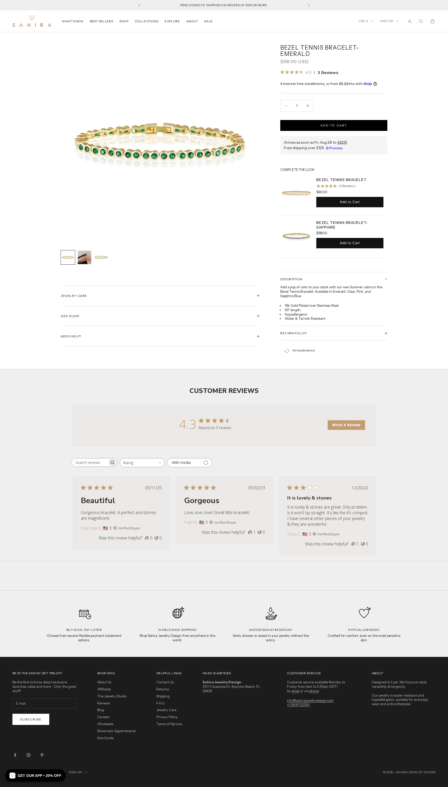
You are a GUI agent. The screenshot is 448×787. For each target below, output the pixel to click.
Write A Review (346, 424)
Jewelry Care (166, 710)
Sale (208, 21)
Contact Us (165, 682)
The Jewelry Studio (112, 696)
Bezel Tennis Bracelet (341, 179)
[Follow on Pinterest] (42, 755)
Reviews (103, 703)
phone (314, 691)
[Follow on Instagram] (28, 755)
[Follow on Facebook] (15, 755)
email (295, 691)
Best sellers (101, 21)
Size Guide (105, 738)
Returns (162, 689)
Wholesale (105, 724)
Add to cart (333, 125)
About (192, 21)
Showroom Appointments (116, 731)
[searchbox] (90, 462)
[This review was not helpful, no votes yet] (156, 538)
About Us (104, 682)
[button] (35, 775)
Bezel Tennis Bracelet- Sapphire (342, 225)
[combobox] (142, 462)
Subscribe (31, 719)
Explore (172, 21)
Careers (103, 717)
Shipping (163, 696)
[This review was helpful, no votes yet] (147, 538)
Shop (123, 21)
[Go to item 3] (101, 256)
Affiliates (104, 689)
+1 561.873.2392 (298, 705)
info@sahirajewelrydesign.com (310, 700)
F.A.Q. (160, 703)
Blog (100, 710)
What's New (73, 21)
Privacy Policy (167, 717)
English (387, 21)
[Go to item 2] (84, 257)
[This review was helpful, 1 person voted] (250, 532)
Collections (147, 21)
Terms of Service (169, 724)
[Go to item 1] (68, 257)
